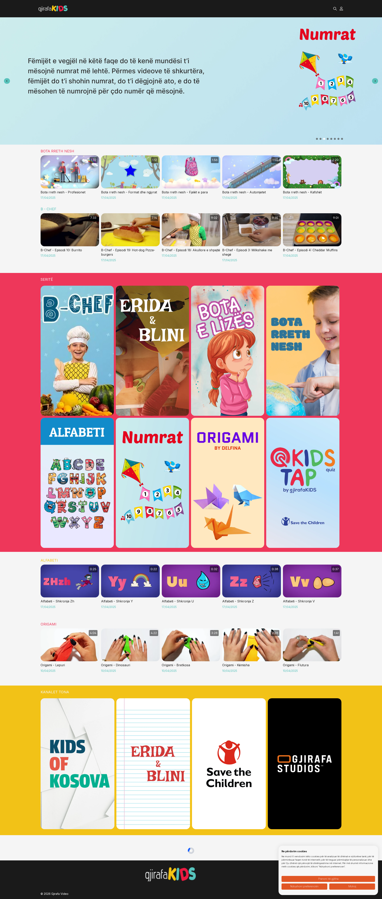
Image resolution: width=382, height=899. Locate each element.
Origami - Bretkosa (176, 665)
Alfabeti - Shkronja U (178, 601)
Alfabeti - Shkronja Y (117, 601)
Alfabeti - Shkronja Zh (57, 601)
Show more (51, 85)
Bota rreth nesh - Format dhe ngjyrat (129, 192)
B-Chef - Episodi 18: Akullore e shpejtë (191, 250)
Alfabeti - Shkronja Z (238, 601)
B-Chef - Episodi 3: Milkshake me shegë (247, 252)
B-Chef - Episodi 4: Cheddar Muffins (310, 250)
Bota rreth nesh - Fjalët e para (185, 192)
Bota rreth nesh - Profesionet (63, 192)
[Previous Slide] (7, 81)
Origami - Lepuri (53, 665)
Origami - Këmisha (235, 665)
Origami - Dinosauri (115, 665)
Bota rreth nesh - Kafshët (302, 192)
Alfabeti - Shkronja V (299, 601)
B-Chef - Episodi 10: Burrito (61, 250)
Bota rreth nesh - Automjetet (244, 192)
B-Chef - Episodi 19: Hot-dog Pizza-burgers (128, 252)
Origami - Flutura (296, 665)
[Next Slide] (375, 81)
